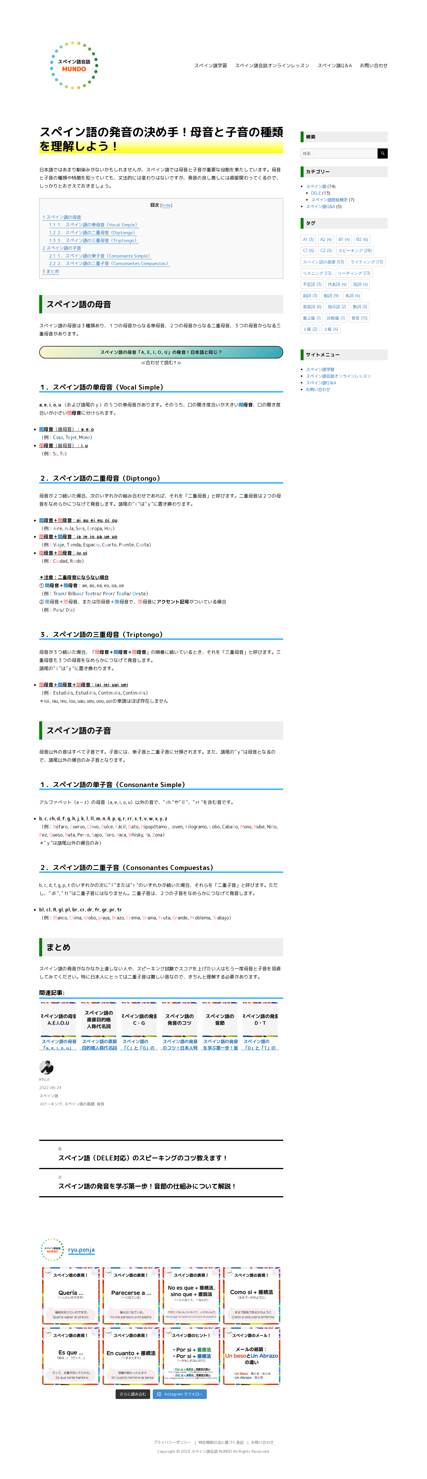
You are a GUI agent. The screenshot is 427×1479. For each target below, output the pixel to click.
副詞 (310, 295)
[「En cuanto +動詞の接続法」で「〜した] (131, 1356)
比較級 (336, 318)
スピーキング (50, 1104)
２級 (331, 329)
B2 (362, 239)
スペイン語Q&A (320, 206)
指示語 (337, 306)
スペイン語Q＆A (334, 65)
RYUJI (44, 1079)
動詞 (331, 295)
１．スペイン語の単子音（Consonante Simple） (100, 256)
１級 (310, 329)
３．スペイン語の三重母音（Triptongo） (94, 240)
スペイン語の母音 (61, 217)
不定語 (312, 284)
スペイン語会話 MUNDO (211, 1451)
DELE (316, 193)
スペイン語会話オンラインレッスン (272, 65)
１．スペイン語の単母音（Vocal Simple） (94, 225)
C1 (308, 250)
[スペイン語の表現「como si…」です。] (252, 1296)
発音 (100, 1104)
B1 (344, 239)
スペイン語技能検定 (329, 200)
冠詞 (360, 284)
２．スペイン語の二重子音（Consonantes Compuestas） (109, 263)
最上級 (312, 318)
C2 (326, 250)
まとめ (50, 271)
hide (166, 205)
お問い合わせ (374, 65)
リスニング (317, 273)
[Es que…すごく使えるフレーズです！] (71, 1356)
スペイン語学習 (210, 65)
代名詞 (337, 284)
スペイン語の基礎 (79, 1104)
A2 (326, 239)
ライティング (367, 261)
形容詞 (312, 306)
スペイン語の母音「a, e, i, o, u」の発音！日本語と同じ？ (161, 352)
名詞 (352, 295)
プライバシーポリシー (172, 1442)
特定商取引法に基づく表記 (221, 1442)
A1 (308, 239)
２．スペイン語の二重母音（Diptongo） (93, 233)
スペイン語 (48, 1095)
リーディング (354, 273)
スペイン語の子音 (61, 248)
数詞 (360, 306)
